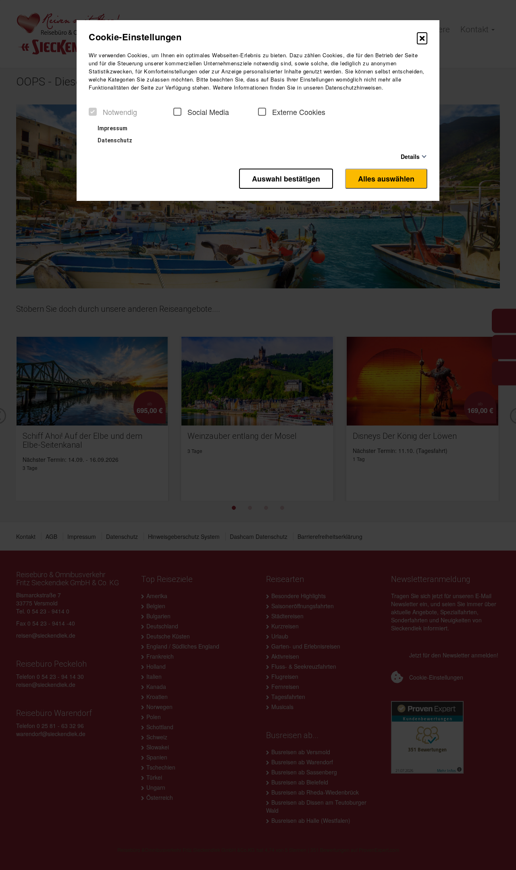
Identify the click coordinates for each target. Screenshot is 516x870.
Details (410, 156)
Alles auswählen (386, 178)
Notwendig (120, 112)
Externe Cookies (298, 112)
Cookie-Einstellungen (135, 36)
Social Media (208, 112)
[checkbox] (93, 112)
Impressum (111, 128)
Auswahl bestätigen (286, 178)
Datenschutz (114, 140)
